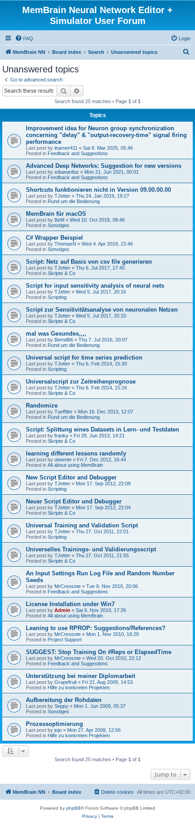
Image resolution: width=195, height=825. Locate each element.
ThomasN (65, 244)
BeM (59, 220)
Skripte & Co (61, 273)
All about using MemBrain (75, 465)
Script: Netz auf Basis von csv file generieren (89, 261)
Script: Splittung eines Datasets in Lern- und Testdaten (102, 429)
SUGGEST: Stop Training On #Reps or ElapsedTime (98, 652)
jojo (58, 730)
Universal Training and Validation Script (82, 525)
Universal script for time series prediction (84, 357)
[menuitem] (24, 38)
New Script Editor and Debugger (71, 477)
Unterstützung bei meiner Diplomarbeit (80, 676)
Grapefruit (65, 682)
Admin (62, 610)
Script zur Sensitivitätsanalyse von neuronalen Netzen (102, 309)
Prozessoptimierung (54, 724)
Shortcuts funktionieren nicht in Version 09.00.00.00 (98, 189)
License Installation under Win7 (70, 604)
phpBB (73, 808)
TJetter (62, 196)
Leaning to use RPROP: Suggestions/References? (96, 628)
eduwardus (66, 172)
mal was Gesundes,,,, (56, 333)
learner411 (66, 148)
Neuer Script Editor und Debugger (74, 501)
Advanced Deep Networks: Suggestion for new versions (103, 165)
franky (61, 435)
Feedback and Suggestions (78, 153)
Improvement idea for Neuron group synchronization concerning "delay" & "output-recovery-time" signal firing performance (106, 135)
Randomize (42, 405)
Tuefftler (63, 411)
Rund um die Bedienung (74, 201)
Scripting (57, 297)
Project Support (65, 639)
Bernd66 (63, 339)
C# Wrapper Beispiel (54, 237)
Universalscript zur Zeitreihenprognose (81, 381)
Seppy (61, 706)
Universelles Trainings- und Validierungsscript (91, 549)
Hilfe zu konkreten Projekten (79, 687)
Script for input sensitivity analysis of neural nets (95, 285)
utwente (63, 459)
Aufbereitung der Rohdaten (64, 700)
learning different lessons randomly (76, 453)
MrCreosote (67, 586)
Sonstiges (58, 225)
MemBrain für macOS (56, 213)
